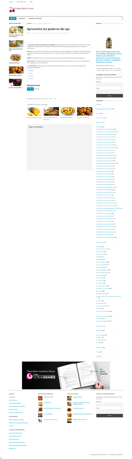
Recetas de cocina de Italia (105, 176)
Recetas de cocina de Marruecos (106, 187)
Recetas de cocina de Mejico (105, 190)
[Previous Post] (90, 23)
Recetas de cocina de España (105, 158)
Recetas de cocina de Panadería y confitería (109, 296)
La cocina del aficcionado (15, 433)
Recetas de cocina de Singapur (106, 219)
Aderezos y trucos (102, 249)
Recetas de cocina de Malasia (105, 184)
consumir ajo (67, 33)
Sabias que (99, 330)
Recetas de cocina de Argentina (106, 134)
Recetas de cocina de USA (104, 234)
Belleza (100, 337)
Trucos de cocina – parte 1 (51, 419)
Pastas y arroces (102, 286)
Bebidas (100, 259)
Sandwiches (101, 303)
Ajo (54, 33)
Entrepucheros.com (104, 454)
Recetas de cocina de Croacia (105, 150)
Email (97, 88)
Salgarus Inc (120, 454)
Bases (99, 257)
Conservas (100, 280)
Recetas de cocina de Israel (105, 174)
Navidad (100, 318)
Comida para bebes (103, 272)
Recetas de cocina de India (105, 171)
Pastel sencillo (47, 402)
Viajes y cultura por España (16, 412)
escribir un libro (13, 400)
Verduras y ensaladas (103, 311)
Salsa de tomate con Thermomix (52, 408)
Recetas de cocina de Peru (105, 195)
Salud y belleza (100, 335)
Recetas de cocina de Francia (105, 161)
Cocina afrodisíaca (102, 265)
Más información (112, 70)
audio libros (12, 397)
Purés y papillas (102, 293)
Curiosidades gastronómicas (103, 109)
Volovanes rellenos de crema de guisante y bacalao (81, 403)
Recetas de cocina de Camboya (106, 139)
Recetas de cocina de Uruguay (106, 232)
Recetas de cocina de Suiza (105, 221)
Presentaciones (100, 242)
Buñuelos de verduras (15, 75)
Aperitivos (100, 251)
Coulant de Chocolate (15, 87)
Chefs (97, 104)
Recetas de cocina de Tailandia (106, 224)
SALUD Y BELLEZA (21, 2)
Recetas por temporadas (102, 316)
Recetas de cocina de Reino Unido (107, 205)
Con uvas (100, 278)
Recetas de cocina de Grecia (105, 166)
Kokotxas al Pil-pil (14, 63)
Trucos (98, 352)
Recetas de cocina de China (105, 142)
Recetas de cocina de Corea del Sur (107, 147)
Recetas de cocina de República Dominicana (109, 208)
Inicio (13, 18)
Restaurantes (99, 326)
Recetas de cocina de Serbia (105, 216)
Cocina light (101, 267)
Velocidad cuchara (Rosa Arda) (17, 442)
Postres (100, 291)
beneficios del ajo (59, 33)
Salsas (99, 301)
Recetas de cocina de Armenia (106, 137)
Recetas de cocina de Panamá (106, 192)
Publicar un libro (13, 409)
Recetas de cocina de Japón (105, 179)
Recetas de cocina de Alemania (106, 129)
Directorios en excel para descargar (18, 422)
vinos (97, 356)
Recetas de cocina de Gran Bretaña (107, 163)
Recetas (98, 246)
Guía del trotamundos (15, 403)
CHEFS (31, 2)
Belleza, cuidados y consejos (16, 419)
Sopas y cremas (102, 306)
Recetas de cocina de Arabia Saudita (107, 131)
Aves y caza (101, 254)
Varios (99, 308)
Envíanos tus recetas (35, 18)
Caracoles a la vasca (78, 408)
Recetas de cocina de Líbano (105, 182)
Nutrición (100, 340)
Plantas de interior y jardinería (17, 406)
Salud (99, 342)
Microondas (99, 122)
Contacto (22, 18)
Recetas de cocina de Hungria (106, 168)
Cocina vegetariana (103, 270)
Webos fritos (12, 448)
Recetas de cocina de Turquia (105, 226)
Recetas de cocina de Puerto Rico (106, 203)
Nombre (98, 82)
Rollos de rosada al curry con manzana (16, 35)
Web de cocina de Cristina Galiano (18, 445)
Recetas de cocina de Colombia (106, 145)
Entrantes (100, 283)
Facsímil (11, 426)
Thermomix (99, 347)
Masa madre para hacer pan (16, 49)
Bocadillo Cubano (77, 397)
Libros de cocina (100, 118)
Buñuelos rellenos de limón (80, 419)
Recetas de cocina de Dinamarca (106, 155)
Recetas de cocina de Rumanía (106, 211)
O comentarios (46, 33)
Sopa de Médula (48, 414)
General (98, 113)
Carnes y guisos (102, 262)
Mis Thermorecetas (14, 439)
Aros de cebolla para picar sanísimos (82, 414)
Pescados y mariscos (103, 288)
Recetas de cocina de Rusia (105, 213)
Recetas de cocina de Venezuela (106, 237)
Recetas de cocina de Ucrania (105, 229)
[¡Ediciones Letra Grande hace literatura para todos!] (66, 389)
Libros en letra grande (15, 436)
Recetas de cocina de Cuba (105, 153)
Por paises (99, 127)
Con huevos (101, 275)
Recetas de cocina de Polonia (105, 197)
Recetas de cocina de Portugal (106, 200)
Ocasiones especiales (103, 321)
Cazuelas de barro (48, 397)
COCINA (11, 2)
